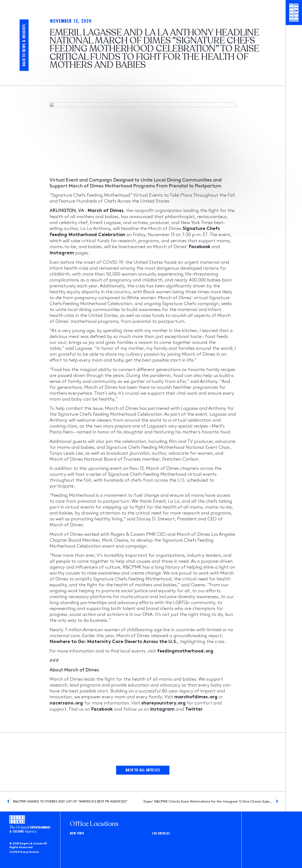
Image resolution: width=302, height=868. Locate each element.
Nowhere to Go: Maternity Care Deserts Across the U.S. (114, 642)
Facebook (199, 247)
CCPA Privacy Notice (24, 852)
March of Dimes (106, 211)
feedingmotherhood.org (185, 651)
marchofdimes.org (196, 697)
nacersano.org (66, 703)
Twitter (194, 709)
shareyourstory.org (163, 703)
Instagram (62, 253)
